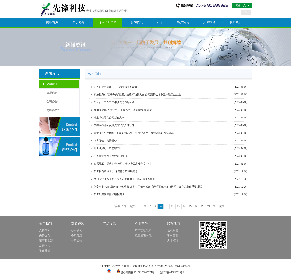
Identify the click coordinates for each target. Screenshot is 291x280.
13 (178, 206)
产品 (160, 22)
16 (196, 206)
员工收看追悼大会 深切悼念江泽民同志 (116, 171)
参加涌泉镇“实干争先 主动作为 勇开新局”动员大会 (124, 109)
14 (184, 206)
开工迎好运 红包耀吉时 (108, 148)
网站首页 (52, 22)
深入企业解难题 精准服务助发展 (115, 86)
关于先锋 (78, 22)
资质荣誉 (44, 250)
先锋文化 (44, 235)
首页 (132, 206)
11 (166, 206)
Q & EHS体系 (108, 22)
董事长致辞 (46, 240)
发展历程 (44, 245)
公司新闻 (52, 84)
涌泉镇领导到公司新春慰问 (109, 117)
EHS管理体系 (143, 230)
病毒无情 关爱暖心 (105, 140)
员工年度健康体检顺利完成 (109, 194)
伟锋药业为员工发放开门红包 (110, 156)
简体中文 (241, 5)
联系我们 (236, 22)
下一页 (211, 206)
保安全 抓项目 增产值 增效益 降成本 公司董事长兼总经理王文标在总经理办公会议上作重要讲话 (148, 186)
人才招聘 (209, 22)
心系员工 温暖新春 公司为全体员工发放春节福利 (122, 163)
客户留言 (183, 22)
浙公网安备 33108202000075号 (137, 272)
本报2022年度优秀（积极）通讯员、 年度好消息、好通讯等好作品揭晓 (134, 132)
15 (190, 206)
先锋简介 (44, 230)
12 (172, 206)
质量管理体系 (143, 235)
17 (202, 206)
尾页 (221, 206)
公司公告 (52, 101)
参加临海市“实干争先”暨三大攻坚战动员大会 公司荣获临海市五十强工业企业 (137, 94)
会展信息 (52, 92)
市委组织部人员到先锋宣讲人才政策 (114, 125)
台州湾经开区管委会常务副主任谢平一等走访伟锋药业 (124, 179)
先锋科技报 (53, 110)
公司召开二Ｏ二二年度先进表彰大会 (114, 102)
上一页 (142, 206)
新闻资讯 (137, 22)
